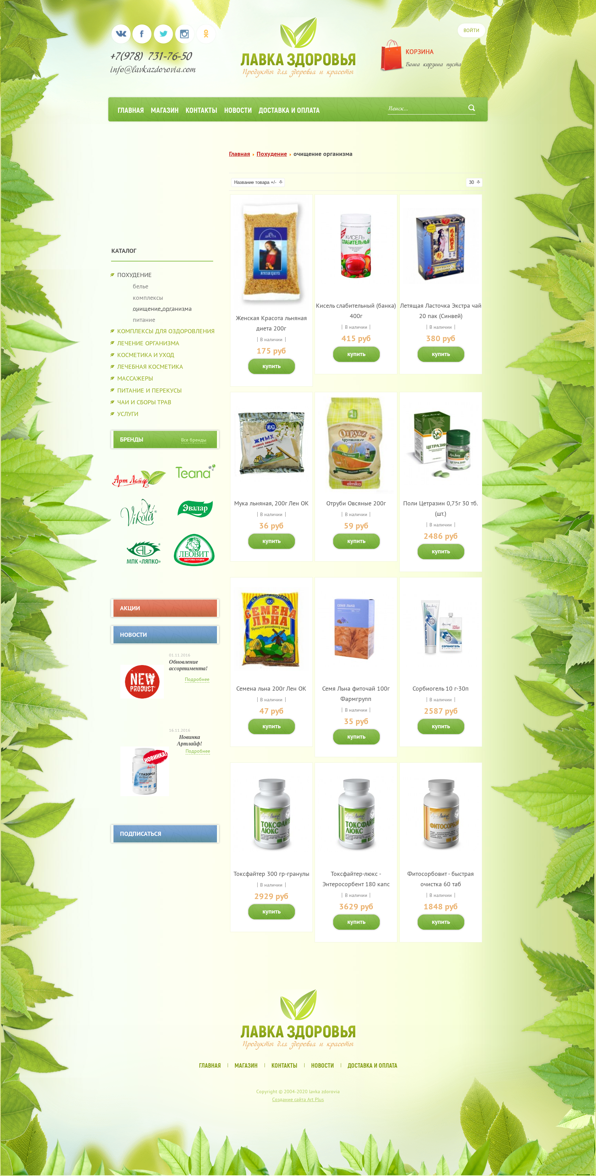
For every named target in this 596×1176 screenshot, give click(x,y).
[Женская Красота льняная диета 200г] (271, 308)
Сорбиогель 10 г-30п (441, 688)
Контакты (201, 109)
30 (471, 182)
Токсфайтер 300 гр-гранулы (271, 874)
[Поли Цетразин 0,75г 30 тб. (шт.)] (441, 483)
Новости (238, 109)
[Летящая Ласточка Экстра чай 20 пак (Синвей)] (441, 282)
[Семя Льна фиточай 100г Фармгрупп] (356, 665)
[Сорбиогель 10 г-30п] (441, 665)
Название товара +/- (255, 182)
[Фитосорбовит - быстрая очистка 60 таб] (441, 849)
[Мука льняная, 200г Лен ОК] (271, 479)
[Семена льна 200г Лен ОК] (271, 668)
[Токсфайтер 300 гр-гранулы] (271, 850)
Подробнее (197, 679)
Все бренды (193, 440)
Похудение (272, 154)
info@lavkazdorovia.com (153, 70)
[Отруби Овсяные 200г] (356, 492)
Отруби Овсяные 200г (356, 503)
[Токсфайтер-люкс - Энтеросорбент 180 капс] (356, 850)
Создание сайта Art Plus (298, 1099)
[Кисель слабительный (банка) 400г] (356, 282)
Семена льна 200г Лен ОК (271, 688)
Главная (131, 109)
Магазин (165, 109)
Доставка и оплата (289, 109)
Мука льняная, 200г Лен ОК (271, 503)
